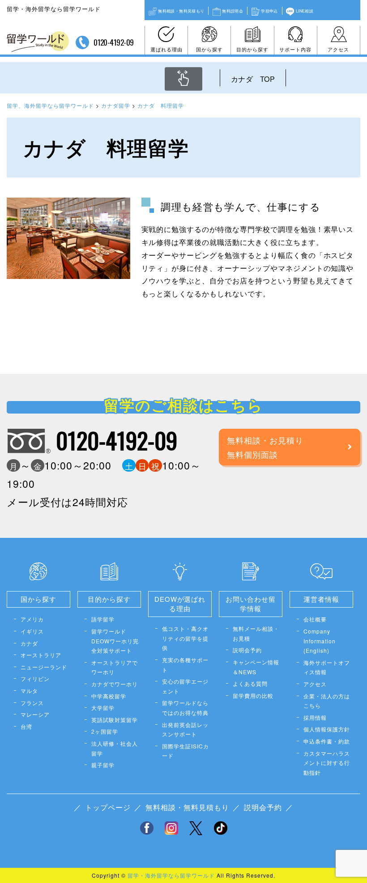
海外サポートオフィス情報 (326, 667)
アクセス (338, 49)
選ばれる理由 (166, 49)
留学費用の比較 (253, 695)
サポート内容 (295, 49)
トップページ (108, 807)
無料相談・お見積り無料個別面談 (265, 447)
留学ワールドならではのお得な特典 (185, 707)
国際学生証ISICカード (185, 751)
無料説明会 (232, 10)
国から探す (209, 49)
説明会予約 (247, 650)
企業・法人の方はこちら (326, 701)
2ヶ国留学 (104, 731)
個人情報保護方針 (326, 729)
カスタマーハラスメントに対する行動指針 (326, 762)
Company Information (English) (319, 640)
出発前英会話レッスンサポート (185, 729)
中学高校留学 (108, 696)
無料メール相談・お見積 (256, 633)
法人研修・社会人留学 (114, 748)
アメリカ (32, 619)
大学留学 (103, 707)
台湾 (26, 726)
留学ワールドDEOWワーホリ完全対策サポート (115, 640)
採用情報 (315, 717)
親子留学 (103, 765)
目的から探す (252, 49)
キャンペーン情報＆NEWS (256, 667)
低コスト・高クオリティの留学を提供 (185, 638)
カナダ (29, 643)
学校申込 (269, 10)
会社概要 (315, 619)
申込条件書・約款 (326, 741)
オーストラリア (41, 655)
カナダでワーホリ (114, 684)
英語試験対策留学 (114, 719)
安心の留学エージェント (185, 686)
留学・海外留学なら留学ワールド (171, 875)
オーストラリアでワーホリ (114, 667)
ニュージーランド (44, 667)
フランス (32, 702)
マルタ (29, 690)
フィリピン (35, 678)
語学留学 (103, 619)
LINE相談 (304, 10)
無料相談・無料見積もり (181, 10)
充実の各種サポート (185, 664)
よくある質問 (250, 683)
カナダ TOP (253, 79)
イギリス (32, 631)
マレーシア (35, 714)
